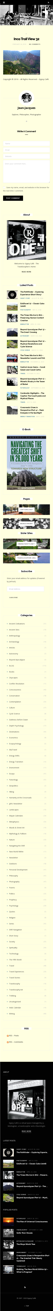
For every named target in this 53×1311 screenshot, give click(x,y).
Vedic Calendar (15, 1007)
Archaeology (14, 642)
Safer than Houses (25, 1233)
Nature (12, 840)
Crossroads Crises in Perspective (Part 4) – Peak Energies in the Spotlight (32, 410)
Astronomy (24, 336)
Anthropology (14, 636)
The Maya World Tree (26, 1244)
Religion (12, 917)
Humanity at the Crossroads (20, 797)
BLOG (11, 666)
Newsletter (24, 324)
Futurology (24, 388)
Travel (22, 373)
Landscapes (14, 810)
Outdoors (13, 863)
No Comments (34, 44)
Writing (12, 1013)
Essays (12, 773)
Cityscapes (13, 677)
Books (11, 672)
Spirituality (13, 947)
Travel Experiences (16, 971)
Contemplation (15, 702)
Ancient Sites (14, 630)
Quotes (12, 911)
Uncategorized (15, 1001)
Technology (13, 953)
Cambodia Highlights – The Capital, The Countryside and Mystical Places (33, 396)
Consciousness (15, 690)
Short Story (25, 298)
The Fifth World (15, 960)
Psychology (13, 906)
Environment (14, 767)
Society (12, 941)
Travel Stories (14, 977)
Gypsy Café (31, 1298)
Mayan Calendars (16, 816)
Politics (12, 893)
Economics (13, 737)
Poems (12, 887)
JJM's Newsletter (15, 803)
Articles (12, 647)
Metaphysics (14, 822)
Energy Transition (27, 416)
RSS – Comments (16, 1042)
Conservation (14, 696)
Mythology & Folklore (17, 833)
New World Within (16, 851)
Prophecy (13, 900)
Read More (26, 272)
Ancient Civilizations (17, 623)
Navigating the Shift (17, 846)
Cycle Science (25, 350)
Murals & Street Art (17, 827)
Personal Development (18, 870)
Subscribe (13, 597)
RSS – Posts (14, 1035)
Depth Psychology (16, 726)
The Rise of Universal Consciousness (32, 1222)
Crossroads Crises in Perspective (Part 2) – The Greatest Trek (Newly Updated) (33, 1258)
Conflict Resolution (16, 683)
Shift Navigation (15, 930)
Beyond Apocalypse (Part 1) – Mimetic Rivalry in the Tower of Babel (33, 381)
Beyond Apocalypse (17, 660)
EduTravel (13, 750)
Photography (25, 310)
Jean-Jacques (26, 108)
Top (27, 1306)
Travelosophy (14, 983)
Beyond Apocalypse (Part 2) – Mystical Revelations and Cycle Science (33, 344)
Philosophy (13, 876)
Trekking (12, 996)
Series (11, 923)
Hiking (11, 792)
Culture (12, 707)
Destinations (14, 732)
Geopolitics (13, 786)
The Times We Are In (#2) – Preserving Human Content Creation (32, 318)
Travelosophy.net (16, 990)
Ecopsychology (15, 743)
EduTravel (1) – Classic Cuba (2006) (31, 1164)
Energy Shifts (14, 756)
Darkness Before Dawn (18, 720)
